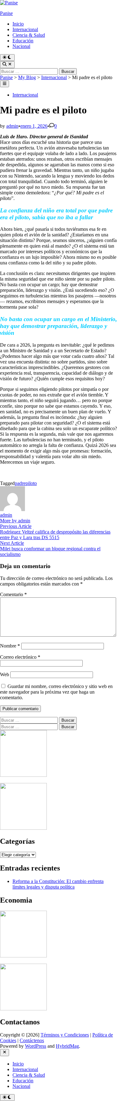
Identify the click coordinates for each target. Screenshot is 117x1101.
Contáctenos (32, 1040)
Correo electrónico (20, 657)
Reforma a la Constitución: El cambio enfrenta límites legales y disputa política (58, 884)
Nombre (10, 645)
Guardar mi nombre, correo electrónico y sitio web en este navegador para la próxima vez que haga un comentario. (56, 692)
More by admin (15, 520)
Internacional (25, 29)
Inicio (18, 23)
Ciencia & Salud (28, 35)
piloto (31, 483)
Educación (22, 40)
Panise (6, 13)
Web (4, 674)
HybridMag (67, 1046)
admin (12, 126)
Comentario (13, 594)
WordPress (35, 1046)
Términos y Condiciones (65, 1034)
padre (20, 483)
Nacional (21, 46)
